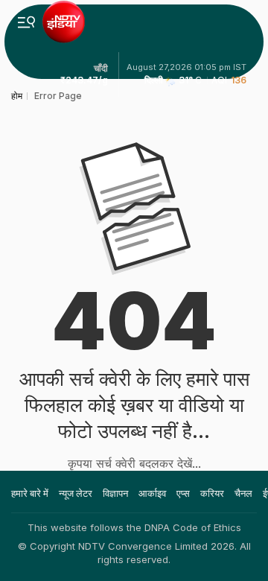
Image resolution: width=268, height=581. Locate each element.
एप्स (183, 493)
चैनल (243, 493)
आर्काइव (152, 493)
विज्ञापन (115, 493)
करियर (212, 493)
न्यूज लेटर (75, 493)
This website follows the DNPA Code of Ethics (134, 527)
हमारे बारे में (29, 493)
